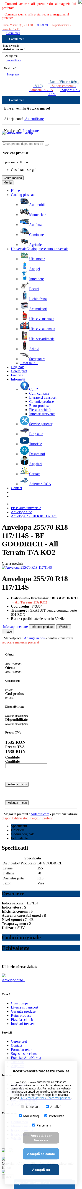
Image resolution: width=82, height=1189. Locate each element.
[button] (80, 2)
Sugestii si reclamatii (25, 1054)
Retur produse (21, 1015)
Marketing (31, 1116)
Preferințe (56, 1116)
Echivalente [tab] (19, 838)
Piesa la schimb (22, 1019)
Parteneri (44, 1125)
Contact (16, 1045)
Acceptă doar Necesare (41, 1138)
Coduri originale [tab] (22, 834)
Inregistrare (12, 74)
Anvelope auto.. (13, 980)
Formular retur (21, 1049)
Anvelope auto (21, 512)
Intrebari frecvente (24, 1024)
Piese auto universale (26, 508)
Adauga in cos (34, 638)
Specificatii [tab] (19, 826)
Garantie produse (23, 1011)
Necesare (33, 1106)
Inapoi (8, 631)
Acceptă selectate (41, 1154)
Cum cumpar (20, 1003)
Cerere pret (19, 1041)
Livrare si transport (24, 1007)
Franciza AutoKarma (26, 1058)
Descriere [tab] (18, 830)
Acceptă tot (41, 1169)
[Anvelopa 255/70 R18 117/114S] (27, 567)
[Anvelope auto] (3, 976)
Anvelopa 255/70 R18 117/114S (34, 516)
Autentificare (13, 60)
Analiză (56, 1106)
